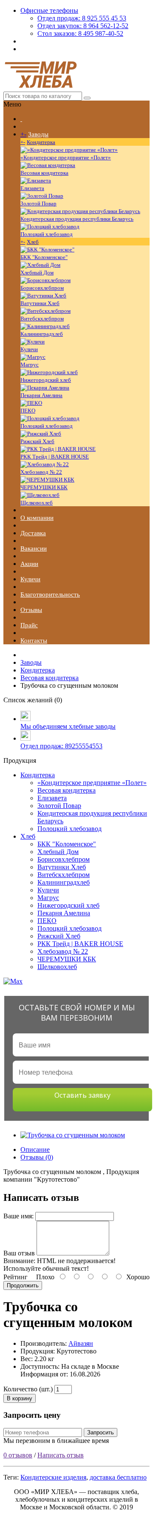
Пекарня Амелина (41, 395)
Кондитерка (41, 142)
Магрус (29, 364)
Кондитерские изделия (53, 1477)
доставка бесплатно (118, 1477)
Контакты (33, 640)
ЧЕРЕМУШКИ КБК (44, 487)
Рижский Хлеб (37, 441)
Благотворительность (50, 594)
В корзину (19, 1398)
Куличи (29, 349)
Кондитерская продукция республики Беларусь (76, 219)
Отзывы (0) (36, 1157)
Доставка (33, 533)
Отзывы (31, 609)
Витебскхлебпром (42, 318)
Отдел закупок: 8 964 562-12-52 (82, 25)
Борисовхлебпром (42, 288)
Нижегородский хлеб (45, 380)
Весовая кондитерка (44, 173)
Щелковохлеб (36, 502)
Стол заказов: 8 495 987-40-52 (80, 33)
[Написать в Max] (76, 981)
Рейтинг (15, 1277)
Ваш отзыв (19, 1253)
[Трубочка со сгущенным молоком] (72, 1135)
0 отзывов (17, 1455)
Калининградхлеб (41, 334)
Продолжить (23, 1285)
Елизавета (32, 188)
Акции (29, 563)
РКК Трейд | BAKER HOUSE (54, 456)
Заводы (38, 134)
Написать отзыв (60, 1455)
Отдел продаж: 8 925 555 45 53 (81, 18)
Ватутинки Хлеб (40, 303)
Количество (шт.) (28, 1389)
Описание (35, 1149)
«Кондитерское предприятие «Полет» (65, 157)
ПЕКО (27, 410)
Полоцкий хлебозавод (46, 234)
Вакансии (33, 548)
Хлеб (33, 242)
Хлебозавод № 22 (41, 472)
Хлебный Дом (37, 272)
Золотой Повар (38, 203)
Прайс (29, 625)
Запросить (100, 1432)
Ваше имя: (18, 1216)
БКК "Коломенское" (44, 257)
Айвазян (80, 1343)
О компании (37, 517)
